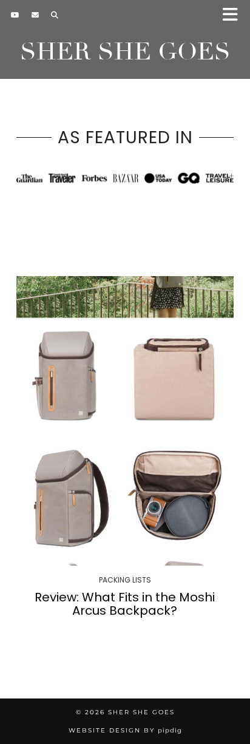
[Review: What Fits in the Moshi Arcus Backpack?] (125, 421)
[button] (234, 15)
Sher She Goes (125, 51)
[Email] (35, 15)
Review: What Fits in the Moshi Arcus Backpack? (125, 604)
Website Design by (125, 730)
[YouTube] (15, 15)
